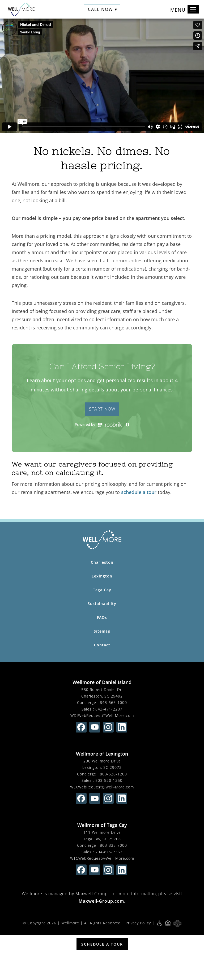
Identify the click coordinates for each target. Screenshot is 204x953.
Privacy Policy (138, 922)
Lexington (102, 576)
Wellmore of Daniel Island (102, 682)
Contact (102, 644)
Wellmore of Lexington (102, 754)
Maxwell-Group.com (101, 901)
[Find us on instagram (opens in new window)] (108, 727)
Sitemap (102, 631)
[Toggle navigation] (193, 9)
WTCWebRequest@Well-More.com (102, 858)
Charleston (102, 562)
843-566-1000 (113, 702)
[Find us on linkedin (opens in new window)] (121, 727)
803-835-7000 (113, 845)
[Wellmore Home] (21, 9)
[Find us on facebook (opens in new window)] (81, 727)
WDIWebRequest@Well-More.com (102, 715)
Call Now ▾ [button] (102, 9)
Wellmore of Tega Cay (102, 825)
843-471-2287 (108, 709)
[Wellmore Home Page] (102, 540)
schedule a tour (138, 492)
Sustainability (102, 603)
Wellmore (70, 922)
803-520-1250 (108, 780)
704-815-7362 (108, 851)
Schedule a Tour (102, 944)
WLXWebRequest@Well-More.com (102, 786)
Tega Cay (102, 589)
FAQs (102, 617)
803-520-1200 (113, 773)
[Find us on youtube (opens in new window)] (94, 727)
